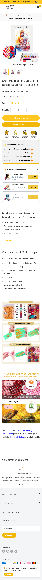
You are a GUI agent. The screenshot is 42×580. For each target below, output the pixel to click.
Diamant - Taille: (15, 92)
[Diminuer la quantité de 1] (13, 110)
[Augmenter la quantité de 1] (24, 110)
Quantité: (5, 110)
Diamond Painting (17, 437)
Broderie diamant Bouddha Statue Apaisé (19, 195)
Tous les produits (29, 15)
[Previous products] (32, 169)
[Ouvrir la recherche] (33, 7)
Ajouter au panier (21, 118)
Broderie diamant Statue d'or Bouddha (19, 174)
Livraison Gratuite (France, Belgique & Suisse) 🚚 (21, 2)
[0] (38, 7)
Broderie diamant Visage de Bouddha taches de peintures (19, 185)
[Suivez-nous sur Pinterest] (11, 551)
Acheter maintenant (21, 125)
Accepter (8, 574)
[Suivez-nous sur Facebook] (3, 551)
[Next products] (37, 169)
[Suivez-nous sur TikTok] (15, 551)
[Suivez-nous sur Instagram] (7, 551)
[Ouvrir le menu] (3, 7)
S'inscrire (9, 535)
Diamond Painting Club (15, 15)
